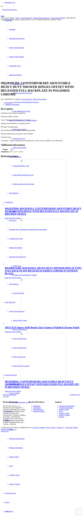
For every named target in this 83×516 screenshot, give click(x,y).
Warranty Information (66, 408)
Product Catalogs (64, 415)
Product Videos (64, 409)
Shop (2, 16)
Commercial (37, 408)
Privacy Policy (51, 427)
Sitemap (61, 417)
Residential (36, 406)
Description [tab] (8, 103)
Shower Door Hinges (39, 99)
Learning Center (64, 413)
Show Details (16, 218)
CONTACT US (75, 395)
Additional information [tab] (12, 104)
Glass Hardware (27, 99)
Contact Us (60, 427)
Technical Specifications (66, 406)
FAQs (61, 411)
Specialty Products (39, 411)
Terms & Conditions (38, 427)
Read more (8, 218)
